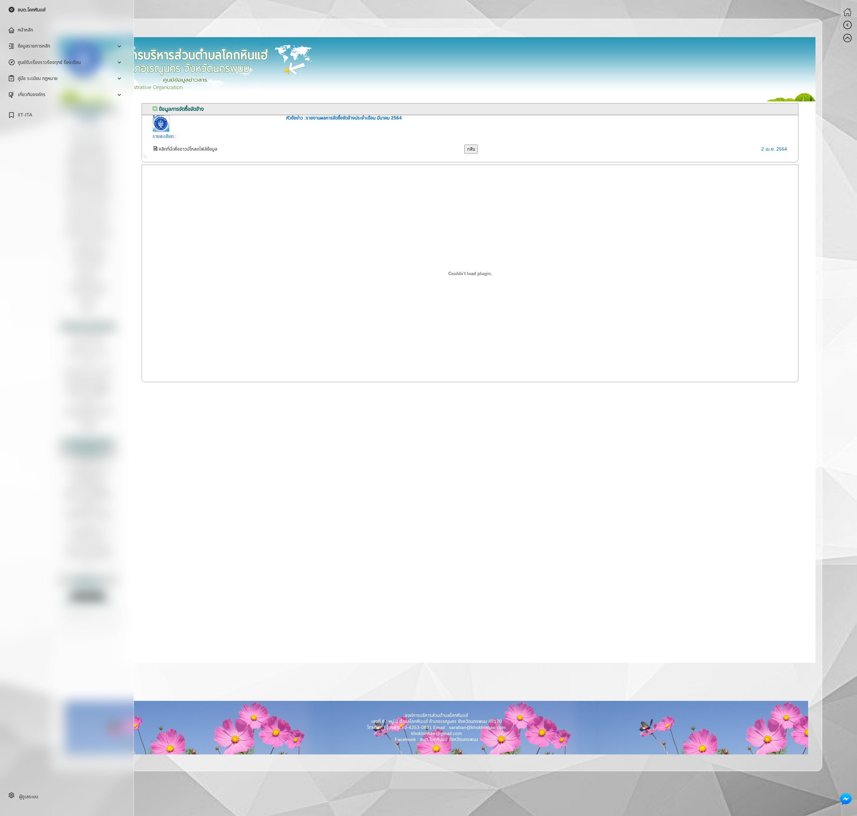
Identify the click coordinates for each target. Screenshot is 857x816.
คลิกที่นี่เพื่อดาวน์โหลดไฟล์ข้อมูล (187, 149)
